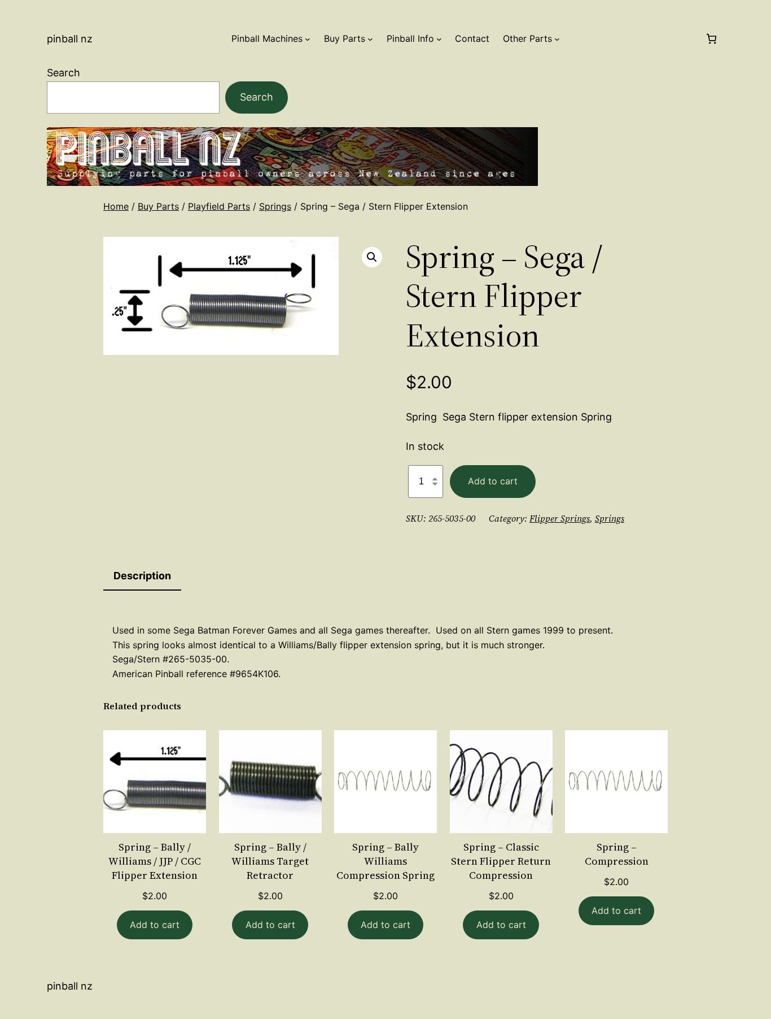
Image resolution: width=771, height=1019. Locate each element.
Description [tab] (142, 576)
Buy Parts (158, 206)
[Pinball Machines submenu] (307, 39)
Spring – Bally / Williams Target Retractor (270, 861)
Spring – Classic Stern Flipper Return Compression (501, 861)
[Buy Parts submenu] (370, 39)
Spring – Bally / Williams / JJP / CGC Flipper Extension (154, 861)
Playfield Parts (219, 206)
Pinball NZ (70, 39)
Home (116, 206)
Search (63, 73)
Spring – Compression (617, 854)
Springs (275, 206)
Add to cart (493, 481)
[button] (372, 257)
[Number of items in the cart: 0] (711, 38)
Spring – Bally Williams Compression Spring (385, 861)
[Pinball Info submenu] (439, 39)
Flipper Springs (559, 518)
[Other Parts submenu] (557, 39)
